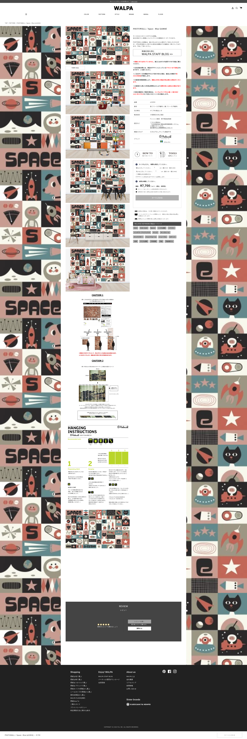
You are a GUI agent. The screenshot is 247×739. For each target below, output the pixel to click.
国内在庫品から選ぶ (77, 695)
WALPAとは (130, 676)
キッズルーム (165, 232)
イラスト (171, 228)
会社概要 (129, 679)
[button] (237, 8)
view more (134, 1)
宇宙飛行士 (169, 241)
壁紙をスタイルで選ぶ (78, 683)
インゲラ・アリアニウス (142, 232)
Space (153, 228)
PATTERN (12, 23)
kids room (144, 228)
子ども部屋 (143, 241)
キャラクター (138, 237)
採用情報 (129, 686)
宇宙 (161, 241)
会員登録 (101, 683)
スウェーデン (167, 142)
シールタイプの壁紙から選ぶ (81, 692)
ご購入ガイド (75, 704)
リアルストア (131, 683)
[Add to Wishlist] (157, 203)
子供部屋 (153, 241)
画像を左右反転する (144, 174)
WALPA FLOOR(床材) (77, 698)
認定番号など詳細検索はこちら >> (161, 128)
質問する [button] (139, 628)
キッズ (155, 232)
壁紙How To (74, 701)
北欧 (135, 241)
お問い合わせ (131, 689)
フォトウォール (151, 237)
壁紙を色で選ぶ (76, 676)
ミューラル (162, 237)
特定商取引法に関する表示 (80, 710)
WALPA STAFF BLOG (105, 676)
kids (135, 228)
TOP (6, 23)
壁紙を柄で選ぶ (76, 679)
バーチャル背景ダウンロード (109, 679)
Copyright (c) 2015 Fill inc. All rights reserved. (121, 727)
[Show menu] (26, 14)
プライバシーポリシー (78, 707)
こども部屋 (161, 228)
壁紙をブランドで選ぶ (78, 686)
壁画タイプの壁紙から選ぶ (80, 689)
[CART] (241, 8)
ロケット (172, 237)
